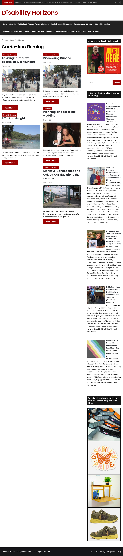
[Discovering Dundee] (62, 76)
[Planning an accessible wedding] (62, 135)
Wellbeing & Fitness (26, 24)
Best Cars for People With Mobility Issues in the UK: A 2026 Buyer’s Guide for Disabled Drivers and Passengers (57, 2)
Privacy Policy (105, 552)
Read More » (10, 108)
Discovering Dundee (57, 58)
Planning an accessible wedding (59, 113)
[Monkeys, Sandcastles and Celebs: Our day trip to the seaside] (62, 196)
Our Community (48, 31)
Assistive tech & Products (61, 24)
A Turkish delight (13, 118)
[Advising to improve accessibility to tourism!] (21, 80)
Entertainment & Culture (83, 24)
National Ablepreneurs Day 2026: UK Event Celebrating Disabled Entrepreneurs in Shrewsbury (113, 111)
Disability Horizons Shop (13, 31)
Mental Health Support (65, 31)
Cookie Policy (116, 552)
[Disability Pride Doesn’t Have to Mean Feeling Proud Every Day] (96, 357)
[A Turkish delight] (21, 137)
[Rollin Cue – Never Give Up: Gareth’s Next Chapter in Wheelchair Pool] (96, 304)
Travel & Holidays (42, 24)
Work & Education (102, 24)
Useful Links (81, 31)
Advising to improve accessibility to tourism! (18, 60)
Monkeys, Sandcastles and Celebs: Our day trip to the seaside (61, 174)
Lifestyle (12, 24)
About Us (36, 31)
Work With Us (93, 31)
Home (5, 40)
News (5, 24)
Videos (27, 31)
